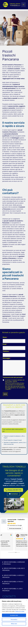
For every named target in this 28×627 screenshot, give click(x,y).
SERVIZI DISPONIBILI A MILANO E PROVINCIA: (13, 569)
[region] (14, 613)
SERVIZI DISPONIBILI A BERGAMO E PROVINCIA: (13, 563)
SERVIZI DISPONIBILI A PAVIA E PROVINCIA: (12, 582)
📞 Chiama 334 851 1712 (13, 490)
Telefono (6, 351)
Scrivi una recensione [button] (15, 528)
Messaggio (7, 358)
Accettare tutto (14, 615)
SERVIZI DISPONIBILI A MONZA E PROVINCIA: (13, 576)
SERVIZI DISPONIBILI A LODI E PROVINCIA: (12, 589)
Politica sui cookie (19, 611)
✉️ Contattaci (13, 494)
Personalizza (14, 619)
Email (5, 344)
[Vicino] (26, 600)
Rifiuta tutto (14, 623)
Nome (5, 337)
